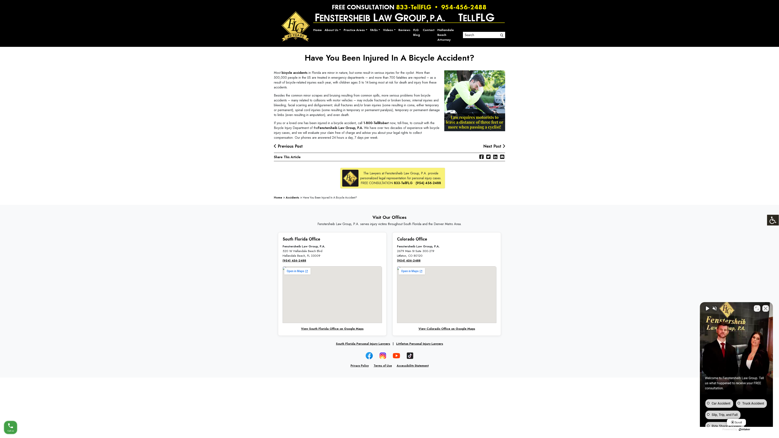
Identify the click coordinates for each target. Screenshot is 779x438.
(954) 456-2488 (428, 183)
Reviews (404, 30)
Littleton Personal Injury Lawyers (419, 343)
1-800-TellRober (375, 123)
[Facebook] (481, 157)
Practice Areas (354, 30)
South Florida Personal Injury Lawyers (363, 343)
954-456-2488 (463, 7)
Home (317, 30)
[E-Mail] (502, 157)
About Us (331, 30)
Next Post (492, 146)
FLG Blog (416, 32)
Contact (429, 30)
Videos (388, 30)
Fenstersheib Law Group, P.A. (340, 128)
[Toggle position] (757, 308)
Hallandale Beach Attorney (445, 35)
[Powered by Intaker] (744, 429)
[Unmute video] (707, 308)
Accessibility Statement (413, 366)
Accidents (292, 197)
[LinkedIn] (495, 157)
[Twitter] (488, 157)
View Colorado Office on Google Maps (447, 328)
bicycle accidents (295, 72)
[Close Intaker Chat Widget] (765, 308)
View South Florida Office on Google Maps (332, 328)
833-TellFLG (413, 7)
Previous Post (290, 146)
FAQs (374, 30)
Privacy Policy (360, 366)
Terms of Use (383, 366)
